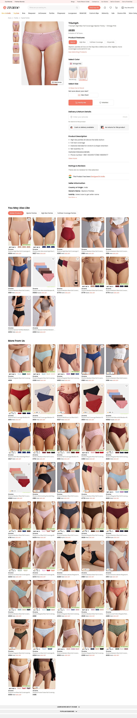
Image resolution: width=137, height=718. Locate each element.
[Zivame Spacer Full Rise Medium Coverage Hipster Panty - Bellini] (44, 311)
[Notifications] (105, 7)
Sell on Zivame (115, 1)
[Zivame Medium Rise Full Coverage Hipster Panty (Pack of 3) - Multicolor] (93, 595)
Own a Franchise (127, 1)
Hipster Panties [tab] (31, 213)
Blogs (73, 1)
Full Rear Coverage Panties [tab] (67, 213)
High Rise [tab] (82, 42)
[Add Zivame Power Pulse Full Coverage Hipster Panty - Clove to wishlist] (53, 660)
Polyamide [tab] (110, 42)
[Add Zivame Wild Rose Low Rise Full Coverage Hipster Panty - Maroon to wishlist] (77, 385)
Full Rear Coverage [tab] (96, 42)
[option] (16, 26)
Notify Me (82, 102)
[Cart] (116, 7)
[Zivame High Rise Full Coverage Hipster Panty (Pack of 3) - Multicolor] (19, 232)
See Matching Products (77, 52)
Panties (16, 18)
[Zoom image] (42, 53)
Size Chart (85, 95)
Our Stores (104, 1)
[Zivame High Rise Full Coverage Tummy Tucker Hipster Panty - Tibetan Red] (68, 232)
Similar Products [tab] (16, 213)
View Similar (58, 82)
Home (9, 18)
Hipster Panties (25, 18)
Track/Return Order (83, 1)
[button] (77, 8)
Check (125, 117)
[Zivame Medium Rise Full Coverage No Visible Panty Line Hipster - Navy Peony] (19, 272)
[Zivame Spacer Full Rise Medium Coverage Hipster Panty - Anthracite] (19, 311)
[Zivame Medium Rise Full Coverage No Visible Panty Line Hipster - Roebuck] (93, 232)
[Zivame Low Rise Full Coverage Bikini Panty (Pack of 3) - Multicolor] (44, 516)
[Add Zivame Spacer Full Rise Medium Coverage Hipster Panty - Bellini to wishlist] (53, 298)
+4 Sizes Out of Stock (76, 88)
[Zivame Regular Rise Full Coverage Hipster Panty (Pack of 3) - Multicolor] (19, 359)
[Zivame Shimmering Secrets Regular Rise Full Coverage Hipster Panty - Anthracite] (117, 674)
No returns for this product (115, 127)
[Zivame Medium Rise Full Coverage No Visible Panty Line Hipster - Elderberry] (117, 232)
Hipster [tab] (72, 42)
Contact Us (95, 1)
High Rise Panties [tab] (47, 213)
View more (72, 158)
